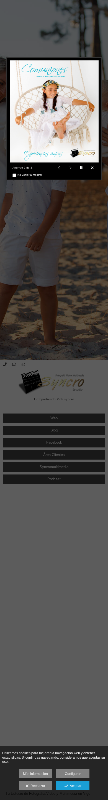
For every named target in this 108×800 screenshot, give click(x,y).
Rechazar (37, 786)
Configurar (73, 774)
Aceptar (74, 786)
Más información (35, 774)
